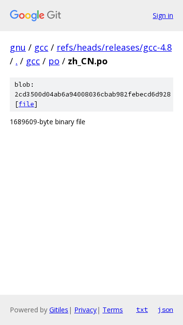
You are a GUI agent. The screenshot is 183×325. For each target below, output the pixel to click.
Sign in (163, 15)
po (54, 61)
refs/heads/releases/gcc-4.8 (114, 47)
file (26, 104)
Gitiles (58, 309)
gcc (41, 47)
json (165, 309)
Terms (112, 309)
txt (142, 309)
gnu (18, 47)
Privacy (85, 309)
